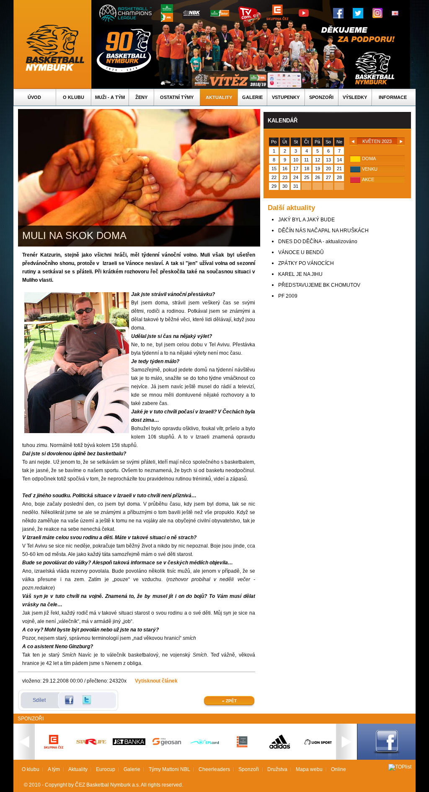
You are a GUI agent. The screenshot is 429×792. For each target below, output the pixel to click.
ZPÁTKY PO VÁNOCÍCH (306, 263)
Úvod (34, 97)
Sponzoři (321, 97)
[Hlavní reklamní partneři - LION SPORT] (317, 746)
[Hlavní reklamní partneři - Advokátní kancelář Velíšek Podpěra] (242, 746)
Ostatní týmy (177, 97)
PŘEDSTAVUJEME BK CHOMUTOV (319, 285)
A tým (54, 769)
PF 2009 (287, 296)
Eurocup (105, 769)
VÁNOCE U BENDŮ (301, 252)
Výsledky (355, 97)
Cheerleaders (214, 769)
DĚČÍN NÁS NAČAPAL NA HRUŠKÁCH (323, 231)
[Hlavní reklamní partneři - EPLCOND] (204, 751)
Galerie (252, 97)
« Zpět (229, 701)
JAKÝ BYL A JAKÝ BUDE (306, 220)
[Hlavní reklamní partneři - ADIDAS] (280, 748)
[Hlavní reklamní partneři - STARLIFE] (91, 743)
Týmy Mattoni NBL (169, 769)
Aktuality (219, 97)
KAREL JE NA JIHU (300, 274)
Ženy (141, 97)
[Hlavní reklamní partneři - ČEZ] (53, 751)
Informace (393, 97)
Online (338, 769)
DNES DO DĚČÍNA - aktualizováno (317, 241)
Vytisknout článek (156, 681)
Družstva (277, 769)
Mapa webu (309, 769)
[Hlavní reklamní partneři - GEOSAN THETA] (166, 744)
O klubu (73, 97)
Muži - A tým (110, 97)
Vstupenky (286, 97)
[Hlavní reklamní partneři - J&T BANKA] (129, 743)
